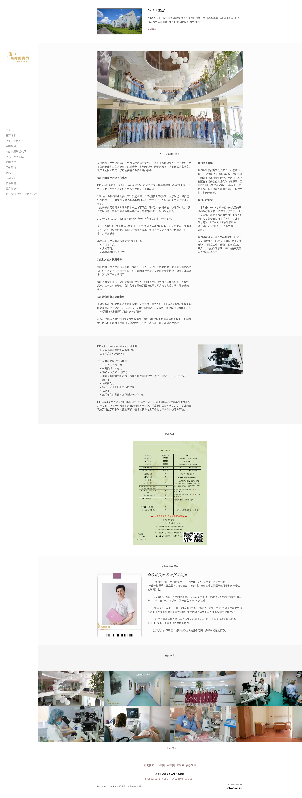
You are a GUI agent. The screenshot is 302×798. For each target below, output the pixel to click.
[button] (22, 141)
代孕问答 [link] (11, 178)
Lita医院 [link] (160, 765)
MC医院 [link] (171, 765)
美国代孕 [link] (11, 146)
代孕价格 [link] (11, 167)
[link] (19, 56)
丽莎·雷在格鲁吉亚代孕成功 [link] (21, 193)
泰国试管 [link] (11, 162)
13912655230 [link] (152, 779)
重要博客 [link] (11, 135)
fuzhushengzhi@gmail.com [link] (177, 779)
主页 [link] (8, 130)
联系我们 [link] (11, 183)
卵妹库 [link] (9, 172)
